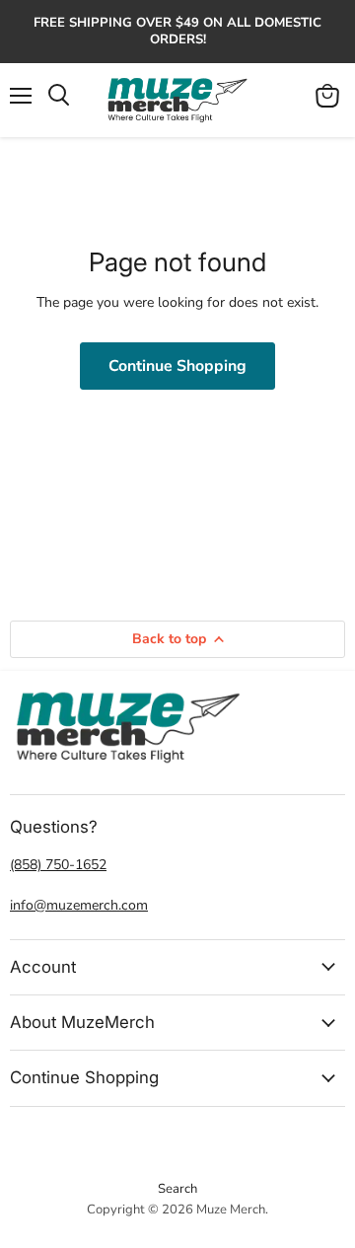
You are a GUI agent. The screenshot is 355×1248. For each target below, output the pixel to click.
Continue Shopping (177, 366)
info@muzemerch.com (79, 905)
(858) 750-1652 (58, 864)
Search (177, 1189)
